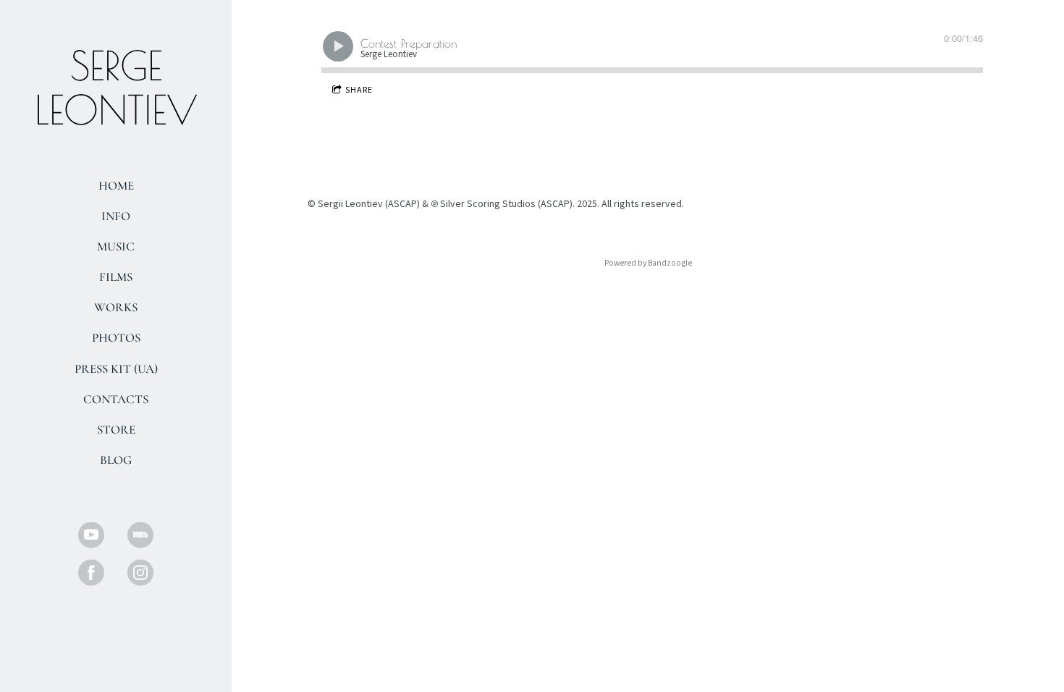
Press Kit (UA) (116, 368)
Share (359, 90)
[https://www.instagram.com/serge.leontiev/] (140, 573)
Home (116, 185)
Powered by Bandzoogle (648, 263)
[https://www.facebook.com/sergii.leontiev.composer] (91, 573)
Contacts (115, 399)
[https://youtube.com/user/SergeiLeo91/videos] (91, 535)
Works (116, 307)
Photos (116, 337)
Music (116, 246)
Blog (116, 460)
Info (115, 216)
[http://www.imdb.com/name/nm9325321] (140, 535)
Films (115, 276)
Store (116, 429)
